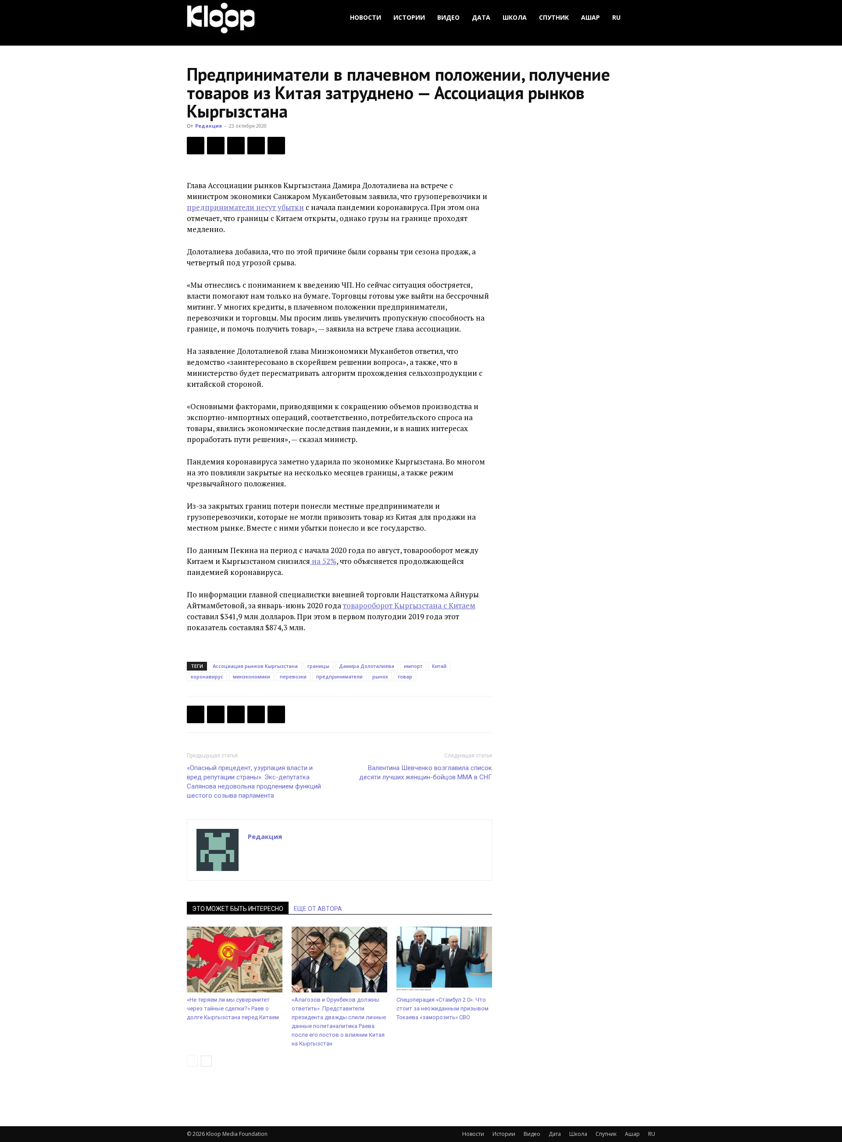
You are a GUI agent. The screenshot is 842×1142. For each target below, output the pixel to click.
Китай (439, 666)
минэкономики (251, 676)
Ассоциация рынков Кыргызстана (255, 666)
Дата (481, 17)
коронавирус (207, 676)
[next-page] (206, 1061)
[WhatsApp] (276, 145)
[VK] (236, 145)
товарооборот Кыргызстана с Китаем (409, 605)
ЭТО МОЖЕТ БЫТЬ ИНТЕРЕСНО (237, 908)
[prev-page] (192, 1061)
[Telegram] (256, 145)
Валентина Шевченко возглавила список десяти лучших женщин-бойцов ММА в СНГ (425, 772)
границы (318, 666)
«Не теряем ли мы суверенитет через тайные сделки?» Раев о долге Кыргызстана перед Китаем (233, 1008)
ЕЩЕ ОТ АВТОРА (318, 908)
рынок (380, 676)
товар (405, 676)
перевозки (293, 676)
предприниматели (339, 676)
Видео (448, 17)
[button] (644, 18)
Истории (409, 17)
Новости (365, 17)
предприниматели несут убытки (245, 207)
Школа (515, 17)
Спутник (554, 17)
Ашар (590, 17)
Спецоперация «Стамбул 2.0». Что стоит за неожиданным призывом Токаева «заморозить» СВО (442, 1008)
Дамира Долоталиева (366, 666)
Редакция (208, 125)
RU (616, 17)
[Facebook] (195, 145)
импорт (413, 666)
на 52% (323, 561)
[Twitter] (216, 145)
